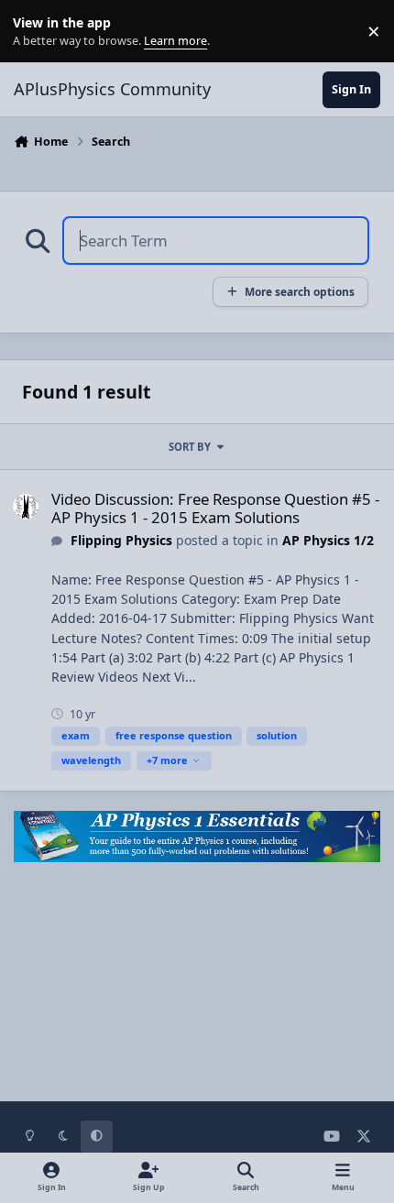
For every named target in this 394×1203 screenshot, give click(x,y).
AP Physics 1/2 (328, 540)
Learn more (35, 31)
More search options (300, 291)
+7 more (167, 760)
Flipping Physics (121, 540)
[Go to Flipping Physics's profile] (25, 506)
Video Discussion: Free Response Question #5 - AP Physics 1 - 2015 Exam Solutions (215, 508)
